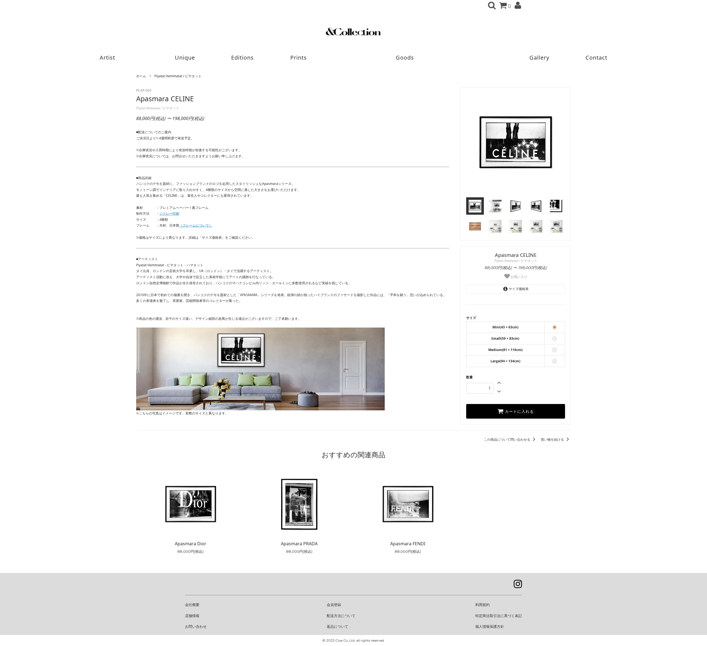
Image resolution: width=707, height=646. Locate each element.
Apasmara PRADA (299, 544)
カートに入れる (518, 411)
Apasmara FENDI (407, 544)
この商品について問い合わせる (507, 439)
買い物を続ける (553, 439)
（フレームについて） (195, 225)
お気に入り (518, 276)
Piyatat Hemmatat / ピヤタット (178, 76)
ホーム (141, 76)
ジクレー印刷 (169, 213)
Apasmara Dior (190, 544)
